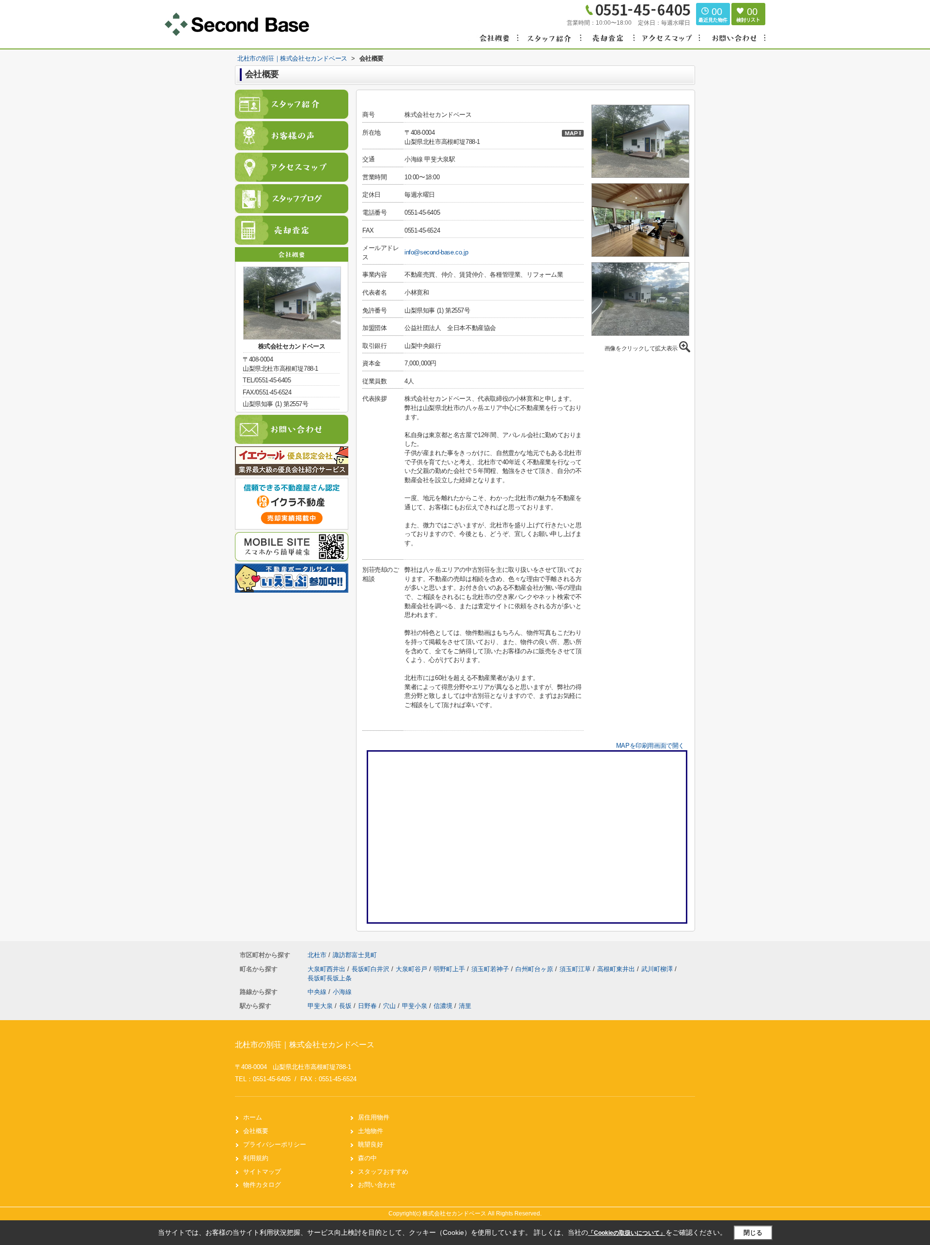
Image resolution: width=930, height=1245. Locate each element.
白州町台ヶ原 (535, 969)
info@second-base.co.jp (436, 252)
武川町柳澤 (658, 969)
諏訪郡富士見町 (355, 955)
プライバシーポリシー (274, 1144)
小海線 (342, 991)
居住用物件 (373, 1117)
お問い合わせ (377, 1184)
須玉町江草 (576, 969)
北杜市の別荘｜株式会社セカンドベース (304, 1044)
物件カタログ (262, 1184)
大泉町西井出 (327, 969)
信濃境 (443, 1005)
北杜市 (317, 955)
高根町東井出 (617, 969)
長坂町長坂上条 (330, 978)
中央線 (318, 991)
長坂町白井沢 (371, 969)
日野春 (367, 1005)
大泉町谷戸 (412, 969)
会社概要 (255, 1131)
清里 (465, 1005)
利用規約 (255, 1158)
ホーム (252, 1117)
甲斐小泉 (414, 1005)
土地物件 (370, 1131)
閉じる (753, 1232)
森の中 (367, 1158)
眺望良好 (370, 1144)
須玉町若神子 (491, 969)
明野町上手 (450, 969)
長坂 (345, 1005)
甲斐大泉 (320, 1005)
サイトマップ (262, 1171)
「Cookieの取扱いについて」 (627, 1232)
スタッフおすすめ (383, 1171)
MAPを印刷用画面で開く (650, 745)
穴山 (389, 1005)
